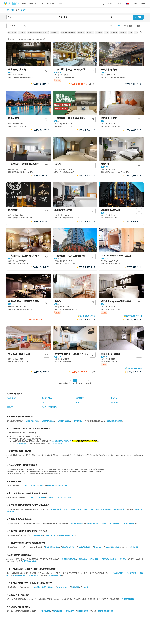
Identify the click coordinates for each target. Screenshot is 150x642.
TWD (119, 3)
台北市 (10, 17)
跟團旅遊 (32, 3)
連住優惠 (99, 32)
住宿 (41, 3)
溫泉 (106, 32)
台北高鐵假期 (21, 443)
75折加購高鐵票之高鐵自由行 (61, 441)
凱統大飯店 (94, 559)
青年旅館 (90, 32)
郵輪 (24, 3)
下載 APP (109, 3)
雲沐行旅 (122, 559)
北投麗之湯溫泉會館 (69, 559)
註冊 (143, 3)
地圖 (13, 25)
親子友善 (81, 32)
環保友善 (123, 32)
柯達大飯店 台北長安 (109, 559)
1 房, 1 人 (113, 17)
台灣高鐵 (60, 3)
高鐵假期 (114, 32)
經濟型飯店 (54, 32)
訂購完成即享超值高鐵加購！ (38, 32)
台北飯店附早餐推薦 (29, 561)
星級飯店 (22, 32)
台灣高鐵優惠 (57, 443)
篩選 (25, 25)
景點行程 (50, 3)
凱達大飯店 (83, 559)
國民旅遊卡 (12, 32)
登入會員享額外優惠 (68, 32)
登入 (136, 3)
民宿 (130, 32)
